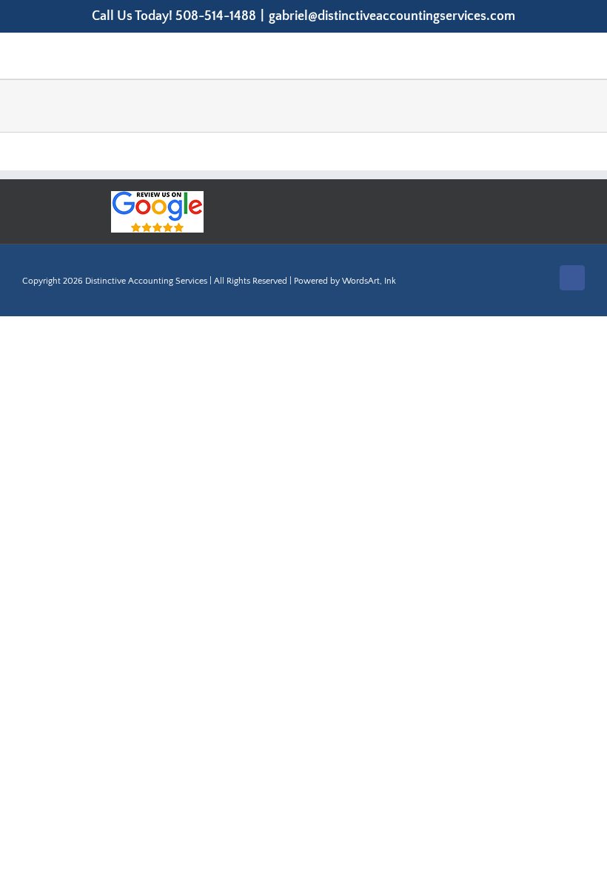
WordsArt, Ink (369, 281)
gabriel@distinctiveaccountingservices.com (392, 16)
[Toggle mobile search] (552, 56)
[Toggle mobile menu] (579, 56)
